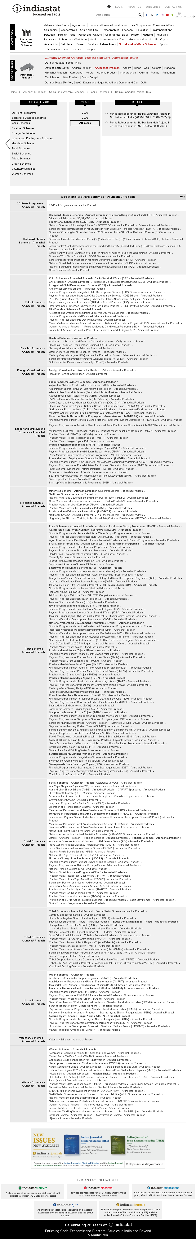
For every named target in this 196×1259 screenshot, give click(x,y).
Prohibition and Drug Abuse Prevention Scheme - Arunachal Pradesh (87, 900)
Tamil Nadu (52, 77)
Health (135, 35)
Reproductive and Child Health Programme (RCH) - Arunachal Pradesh (124, 326)
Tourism (76, 49)
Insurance (50, 39)
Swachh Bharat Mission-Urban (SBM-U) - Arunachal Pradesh (141, 1002)
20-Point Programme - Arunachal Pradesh (31, 205)
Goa (146, 68)
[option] (38, 144)
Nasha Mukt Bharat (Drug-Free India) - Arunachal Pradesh (81, 831)
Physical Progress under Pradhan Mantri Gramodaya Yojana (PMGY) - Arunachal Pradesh (99, 685)
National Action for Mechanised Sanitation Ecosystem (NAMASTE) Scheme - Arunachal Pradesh (102, 834)
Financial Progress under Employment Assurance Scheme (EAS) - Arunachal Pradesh (96, 571)
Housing (148, 35)
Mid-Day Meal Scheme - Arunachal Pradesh (148, 306)
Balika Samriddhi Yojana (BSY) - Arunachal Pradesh (123, 278)
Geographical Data (117, 35)
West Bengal (90, 77)
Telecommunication (56, 49)
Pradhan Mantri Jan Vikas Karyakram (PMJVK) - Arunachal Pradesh (86, 504)
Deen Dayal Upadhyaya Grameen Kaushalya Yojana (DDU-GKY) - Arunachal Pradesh (96, 402)
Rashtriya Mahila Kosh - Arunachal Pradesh (108, 1104)
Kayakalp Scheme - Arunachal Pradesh (134, 740)
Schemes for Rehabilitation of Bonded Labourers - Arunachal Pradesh (88, 472)
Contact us (173, 7)
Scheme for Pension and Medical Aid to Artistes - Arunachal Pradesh (87, 882)
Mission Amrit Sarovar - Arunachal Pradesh (133, 616)
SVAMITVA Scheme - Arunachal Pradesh (72, 736)
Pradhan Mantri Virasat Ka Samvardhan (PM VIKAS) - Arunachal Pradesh (89, 508)
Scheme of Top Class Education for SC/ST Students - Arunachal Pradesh (90, 256)
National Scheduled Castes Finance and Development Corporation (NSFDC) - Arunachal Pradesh (103, 263)
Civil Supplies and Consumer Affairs (152, 25)
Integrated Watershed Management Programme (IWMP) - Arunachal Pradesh (92, 630)
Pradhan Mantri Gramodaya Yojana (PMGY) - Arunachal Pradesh (84, 674)
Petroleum (67, 44)
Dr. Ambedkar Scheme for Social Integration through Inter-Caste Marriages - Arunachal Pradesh (102, 796)
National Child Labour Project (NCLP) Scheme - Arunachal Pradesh (142, 323)
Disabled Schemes (23, 128)
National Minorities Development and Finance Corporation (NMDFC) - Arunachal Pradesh (99, 498)
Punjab (155, 72)
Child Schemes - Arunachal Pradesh (33, 304)
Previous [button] (8, 143)
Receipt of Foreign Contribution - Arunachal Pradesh (78, 374)
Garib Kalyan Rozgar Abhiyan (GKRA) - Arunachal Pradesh (82, 409)
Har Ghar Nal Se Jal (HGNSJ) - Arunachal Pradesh (76, 592)
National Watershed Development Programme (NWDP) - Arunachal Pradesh (92, 619)
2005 (85, 113)
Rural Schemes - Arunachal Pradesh (33, 650)
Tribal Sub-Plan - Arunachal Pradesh (70, 963)
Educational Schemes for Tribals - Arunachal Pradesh (79, 921)
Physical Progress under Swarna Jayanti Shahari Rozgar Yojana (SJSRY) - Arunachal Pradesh (100, 1023)
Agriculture (79, 25)
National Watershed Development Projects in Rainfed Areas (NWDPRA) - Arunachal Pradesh (101, 633)
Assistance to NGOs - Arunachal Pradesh (119, 783)
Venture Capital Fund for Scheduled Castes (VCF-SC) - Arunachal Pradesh (136, 963)
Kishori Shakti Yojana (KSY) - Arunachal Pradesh (75, 1070)
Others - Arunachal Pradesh (154, 225)
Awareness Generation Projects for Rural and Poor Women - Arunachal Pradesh (94, 1053)
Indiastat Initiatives (98, 1180)
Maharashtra (128, 72)
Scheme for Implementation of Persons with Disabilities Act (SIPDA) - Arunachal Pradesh (98, 359)
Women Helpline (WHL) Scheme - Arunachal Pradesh (130, 1094)
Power (81, 44)
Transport (90, 49)
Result (137, 102)
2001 (85, 118)
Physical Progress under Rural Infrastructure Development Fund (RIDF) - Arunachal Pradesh (100, 702)
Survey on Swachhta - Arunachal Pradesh (72, 1012)
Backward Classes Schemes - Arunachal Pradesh (32, 243)
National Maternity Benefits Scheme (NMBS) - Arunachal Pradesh (85, 1098)
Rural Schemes (21, 148)
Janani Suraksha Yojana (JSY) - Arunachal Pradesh (133, 1067)
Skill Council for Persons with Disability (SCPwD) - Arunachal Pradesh (88, 362)
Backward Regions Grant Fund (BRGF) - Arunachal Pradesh (143, 215)
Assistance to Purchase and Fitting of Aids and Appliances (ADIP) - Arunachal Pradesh (97, 341)
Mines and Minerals (141, 39)
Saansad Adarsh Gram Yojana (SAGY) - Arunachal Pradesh (81, 705)
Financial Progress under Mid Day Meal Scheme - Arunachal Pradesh (87, 316)
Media (94, 39)
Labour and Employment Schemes (32, 138)
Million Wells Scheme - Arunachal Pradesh (73, 431)
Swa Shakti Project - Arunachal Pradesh (140, 1111)
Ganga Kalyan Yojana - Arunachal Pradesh (72, 578)
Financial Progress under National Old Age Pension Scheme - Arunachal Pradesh (94, 862)
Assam (127, 68)
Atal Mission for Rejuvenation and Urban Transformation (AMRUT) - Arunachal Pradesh (98, 981)
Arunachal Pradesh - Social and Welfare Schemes (54, 92)
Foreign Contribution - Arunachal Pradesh (31, 372)
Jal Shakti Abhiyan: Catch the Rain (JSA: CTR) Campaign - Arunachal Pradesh (91, 595)
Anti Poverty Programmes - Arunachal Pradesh (150, 540)
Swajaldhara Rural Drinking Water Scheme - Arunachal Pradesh (84, 750)
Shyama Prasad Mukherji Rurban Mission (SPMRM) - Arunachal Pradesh (89, 726)
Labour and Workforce (73, 39)
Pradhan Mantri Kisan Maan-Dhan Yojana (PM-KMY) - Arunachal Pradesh (89, 876)
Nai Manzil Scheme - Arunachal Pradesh (71, 515)
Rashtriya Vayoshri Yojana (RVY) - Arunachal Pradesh (79, 355)
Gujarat (156, 68)
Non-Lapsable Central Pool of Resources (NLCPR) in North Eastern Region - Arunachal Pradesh (102, 640)
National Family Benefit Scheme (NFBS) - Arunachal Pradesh (82, 851)
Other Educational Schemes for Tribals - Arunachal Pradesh (82, 935)
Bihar (137, 68)
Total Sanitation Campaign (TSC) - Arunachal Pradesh (79, 774)
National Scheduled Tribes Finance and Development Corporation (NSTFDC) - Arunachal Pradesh (104, 267)
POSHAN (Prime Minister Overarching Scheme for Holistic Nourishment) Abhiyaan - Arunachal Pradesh (106, 299)
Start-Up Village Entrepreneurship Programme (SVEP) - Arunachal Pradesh (91, 482)
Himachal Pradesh (56, 72)
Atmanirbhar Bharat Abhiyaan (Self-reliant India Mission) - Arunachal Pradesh (92, 389)
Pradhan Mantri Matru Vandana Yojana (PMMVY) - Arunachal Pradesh (87, 1084)
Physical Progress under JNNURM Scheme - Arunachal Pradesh (84, 995)
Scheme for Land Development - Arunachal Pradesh (78, 723)
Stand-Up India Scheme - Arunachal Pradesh (74, 479)
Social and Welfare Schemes (138, 44)
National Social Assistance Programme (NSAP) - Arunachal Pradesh (87, 872)
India (78, 63)
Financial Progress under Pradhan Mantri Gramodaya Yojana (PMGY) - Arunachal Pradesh (99, 681)
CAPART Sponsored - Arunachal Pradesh (141, 789)
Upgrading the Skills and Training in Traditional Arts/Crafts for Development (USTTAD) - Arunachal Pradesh (110, 518)
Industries (162, 35)
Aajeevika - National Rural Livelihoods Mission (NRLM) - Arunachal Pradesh (91, 385)
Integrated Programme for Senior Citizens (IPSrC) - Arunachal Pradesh (88, 803)
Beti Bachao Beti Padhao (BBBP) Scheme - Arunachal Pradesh (83, 1077)
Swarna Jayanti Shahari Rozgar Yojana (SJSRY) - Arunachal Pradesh (137, 1012)
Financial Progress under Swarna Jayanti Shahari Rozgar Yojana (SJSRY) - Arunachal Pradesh (101, 1019)
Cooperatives (69, 30)
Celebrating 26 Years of (86, 1225)
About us (134, 7)
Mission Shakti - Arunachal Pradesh (69, 1073)
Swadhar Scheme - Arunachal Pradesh (70, 1115)
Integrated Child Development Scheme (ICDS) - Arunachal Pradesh (131, 282)
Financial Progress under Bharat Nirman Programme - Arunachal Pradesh (90, 547)
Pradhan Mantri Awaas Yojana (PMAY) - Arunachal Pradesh (81, 647)
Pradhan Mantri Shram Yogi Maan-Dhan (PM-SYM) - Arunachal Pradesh (88, 879)
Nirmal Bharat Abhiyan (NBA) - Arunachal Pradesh (77, 743)
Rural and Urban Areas (102, 44)
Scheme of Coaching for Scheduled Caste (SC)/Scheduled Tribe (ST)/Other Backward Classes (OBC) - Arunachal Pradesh (112, 234)
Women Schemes (22, 174)
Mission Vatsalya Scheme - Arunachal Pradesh (75, 323)
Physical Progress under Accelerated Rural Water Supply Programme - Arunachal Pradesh (100, 537)
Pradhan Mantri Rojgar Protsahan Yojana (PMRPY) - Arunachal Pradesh (88, 438)
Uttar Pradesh (70, 77)
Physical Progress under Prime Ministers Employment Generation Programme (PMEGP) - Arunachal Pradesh (109, 465)
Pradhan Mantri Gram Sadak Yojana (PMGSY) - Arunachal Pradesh (85, 661)
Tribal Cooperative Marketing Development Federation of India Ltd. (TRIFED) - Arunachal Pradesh (104, 959)
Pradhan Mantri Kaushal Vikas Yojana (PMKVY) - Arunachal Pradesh (138, 431)
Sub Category (39, 102)
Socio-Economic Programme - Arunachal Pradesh (77, 903)
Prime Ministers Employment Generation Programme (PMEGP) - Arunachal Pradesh (95, 455)
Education (142, 30)
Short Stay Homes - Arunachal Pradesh (152, 900)
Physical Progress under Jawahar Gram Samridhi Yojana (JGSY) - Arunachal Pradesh (96, 612)
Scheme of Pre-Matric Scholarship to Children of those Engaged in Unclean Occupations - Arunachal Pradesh (110, 253)
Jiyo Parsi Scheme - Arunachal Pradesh (121, 491)
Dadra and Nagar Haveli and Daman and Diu (110, 82)
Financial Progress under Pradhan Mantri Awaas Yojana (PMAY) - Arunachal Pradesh (96, 654)
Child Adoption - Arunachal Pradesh (69, 282)
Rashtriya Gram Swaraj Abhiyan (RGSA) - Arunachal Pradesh (83, 688)
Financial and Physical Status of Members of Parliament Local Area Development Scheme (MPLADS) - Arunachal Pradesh (112, 819)
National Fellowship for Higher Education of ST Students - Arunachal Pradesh (92, 932)
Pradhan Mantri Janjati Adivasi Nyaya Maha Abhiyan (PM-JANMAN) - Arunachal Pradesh (98, 949)
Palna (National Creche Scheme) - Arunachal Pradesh (78, 1080)
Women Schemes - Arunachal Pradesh (33, 1084)
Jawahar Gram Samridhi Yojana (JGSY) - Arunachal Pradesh (82, 602)
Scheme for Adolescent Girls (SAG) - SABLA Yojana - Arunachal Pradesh (89, 1108)
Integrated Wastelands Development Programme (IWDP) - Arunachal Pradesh (93, 581)
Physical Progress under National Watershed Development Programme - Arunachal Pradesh (101, 636)
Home (13, 92)
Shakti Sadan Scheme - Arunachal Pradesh (72, 1094)
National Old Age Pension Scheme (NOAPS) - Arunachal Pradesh (85, 855)
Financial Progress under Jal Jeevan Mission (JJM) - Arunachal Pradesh (88, 588)
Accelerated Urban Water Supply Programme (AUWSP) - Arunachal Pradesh (92, 978)
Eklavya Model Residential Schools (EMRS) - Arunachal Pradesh (85, 925)
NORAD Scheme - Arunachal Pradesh (139, 1101)
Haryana (169, 68)
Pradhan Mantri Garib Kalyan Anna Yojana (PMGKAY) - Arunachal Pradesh (90, 889)
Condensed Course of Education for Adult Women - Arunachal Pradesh (89, 1060)
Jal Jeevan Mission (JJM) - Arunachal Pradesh (74, 585)
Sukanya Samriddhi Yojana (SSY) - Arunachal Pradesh (129, 330)
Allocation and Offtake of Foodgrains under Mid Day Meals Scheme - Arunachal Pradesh (98, 313)
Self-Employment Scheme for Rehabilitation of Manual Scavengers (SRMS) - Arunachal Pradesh (102, 476)
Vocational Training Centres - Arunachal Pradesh (76, 966)
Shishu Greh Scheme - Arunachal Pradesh (72, 330)
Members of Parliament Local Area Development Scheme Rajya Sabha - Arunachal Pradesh (100, 827)
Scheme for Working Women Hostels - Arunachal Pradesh (81, 1111)
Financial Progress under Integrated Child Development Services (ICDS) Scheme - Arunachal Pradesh (105, 292)
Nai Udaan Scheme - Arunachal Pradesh (71, 494)
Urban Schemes (21, 164)
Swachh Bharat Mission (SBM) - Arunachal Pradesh (127, 736)
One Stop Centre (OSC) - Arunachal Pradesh (147, 1077)
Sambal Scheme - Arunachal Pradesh (119, 1087)
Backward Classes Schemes (29, 118)
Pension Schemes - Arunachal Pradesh (106, 838)
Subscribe (153, 7)
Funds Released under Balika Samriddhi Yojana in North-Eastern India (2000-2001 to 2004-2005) (140, 115)
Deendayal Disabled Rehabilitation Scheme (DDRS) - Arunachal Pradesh (89, 345)
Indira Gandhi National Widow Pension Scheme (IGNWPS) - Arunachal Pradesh (93, 848)
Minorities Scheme (23, 143)
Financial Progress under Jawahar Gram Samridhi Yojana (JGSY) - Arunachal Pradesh (96, 609)
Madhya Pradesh (107, 72)
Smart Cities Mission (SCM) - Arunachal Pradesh (76, 1002)
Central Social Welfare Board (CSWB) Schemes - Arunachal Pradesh (87, 1056)
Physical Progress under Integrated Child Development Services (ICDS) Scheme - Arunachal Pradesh (105, 295)
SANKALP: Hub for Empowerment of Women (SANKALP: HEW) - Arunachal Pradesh (96, 1091)
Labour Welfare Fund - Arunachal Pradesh (142, 409)
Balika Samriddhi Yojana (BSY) (133, 92)
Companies (51, 30)
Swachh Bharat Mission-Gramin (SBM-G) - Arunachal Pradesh (84, 747)
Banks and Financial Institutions (108, 25)
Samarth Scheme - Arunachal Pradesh (134, 355)
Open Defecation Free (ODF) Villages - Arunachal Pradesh (81, 643)
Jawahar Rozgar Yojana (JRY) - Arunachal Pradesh (77, 616)
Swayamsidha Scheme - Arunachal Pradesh (120, 1115)
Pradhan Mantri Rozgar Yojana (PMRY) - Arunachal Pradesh (82, 441)
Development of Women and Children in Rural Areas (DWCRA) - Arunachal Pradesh (96, 1063)
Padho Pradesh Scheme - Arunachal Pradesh (130, 501)
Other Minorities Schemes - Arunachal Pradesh (75, 501)
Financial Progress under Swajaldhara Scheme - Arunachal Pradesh (87, 757)
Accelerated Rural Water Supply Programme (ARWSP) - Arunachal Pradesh (137, 526)
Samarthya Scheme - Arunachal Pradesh (71, 1087)
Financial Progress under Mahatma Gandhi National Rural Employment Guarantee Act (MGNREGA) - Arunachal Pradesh (115, 420)
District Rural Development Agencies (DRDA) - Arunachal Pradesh (86, 561)
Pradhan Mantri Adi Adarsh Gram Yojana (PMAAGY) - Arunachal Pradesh (89, 939)
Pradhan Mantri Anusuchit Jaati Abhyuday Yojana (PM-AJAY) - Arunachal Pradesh (94, 942)
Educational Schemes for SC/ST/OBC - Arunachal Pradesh (81, 218)
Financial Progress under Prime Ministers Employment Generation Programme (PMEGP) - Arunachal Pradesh (110, 462)
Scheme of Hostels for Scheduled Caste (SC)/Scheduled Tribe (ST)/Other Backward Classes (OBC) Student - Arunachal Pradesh (116, 241)
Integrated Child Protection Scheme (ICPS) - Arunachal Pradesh (84, 306)
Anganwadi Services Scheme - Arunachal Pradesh (77, 289)
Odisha (143, 72)
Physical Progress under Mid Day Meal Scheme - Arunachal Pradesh (87, 320)
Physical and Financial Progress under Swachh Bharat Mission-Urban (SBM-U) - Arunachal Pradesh (104, 1009)
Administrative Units (56, 25)
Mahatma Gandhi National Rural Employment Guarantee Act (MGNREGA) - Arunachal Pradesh (101, 413)
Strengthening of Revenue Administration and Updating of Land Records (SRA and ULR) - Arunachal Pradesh (110, 730)
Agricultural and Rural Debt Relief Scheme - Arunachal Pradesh (84, 540)
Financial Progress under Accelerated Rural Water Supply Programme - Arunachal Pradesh (100, 533)
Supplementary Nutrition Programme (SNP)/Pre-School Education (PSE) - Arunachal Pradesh (100, 302)
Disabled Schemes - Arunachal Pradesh (32, 350)
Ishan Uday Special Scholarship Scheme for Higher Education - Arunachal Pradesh (95, 928)
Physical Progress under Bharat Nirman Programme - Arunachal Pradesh (90, 550)
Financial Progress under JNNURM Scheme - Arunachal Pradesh (84, 992)
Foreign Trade (67, 35)
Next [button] (187, 143)
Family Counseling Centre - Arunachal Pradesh (75, 1067)
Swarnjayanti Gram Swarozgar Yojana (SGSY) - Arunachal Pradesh (86, 761)
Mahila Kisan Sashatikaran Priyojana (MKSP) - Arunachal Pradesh (142, 1070)
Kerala (90, 72)
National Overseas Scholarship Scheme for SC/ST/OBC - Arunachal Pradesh (92, 225)
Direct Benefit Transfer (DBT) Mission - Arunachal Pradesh (82, 793)
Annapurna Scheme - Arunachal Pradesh (71, 841)
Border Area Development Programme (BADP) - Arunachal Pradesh (87, 554)
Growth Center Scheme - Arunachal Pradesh (74, 800)
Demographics (111, 30)
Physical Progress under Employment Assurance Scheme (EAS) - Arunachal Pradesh (96, 574)
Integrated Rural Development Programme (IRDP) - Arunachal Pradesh (140, 578)
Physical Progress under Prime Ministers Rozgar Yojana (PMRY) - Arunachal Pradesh (96, 451)
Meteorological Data (113, 39)
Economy (128, 30)
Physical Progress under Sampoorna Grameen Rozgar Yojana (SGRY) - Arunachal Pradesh (99, 719)
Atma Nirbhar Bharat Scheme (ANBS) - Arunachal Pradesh (81, 789)
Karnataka (76, 72)
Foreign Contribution (24, 133)
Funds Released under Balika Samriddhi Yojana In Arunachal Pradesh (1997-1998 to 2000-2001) (140, 124)
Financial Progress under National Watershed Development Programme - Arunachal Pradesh (101, 626)
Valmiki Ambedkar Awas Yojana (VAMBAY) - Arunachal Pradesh (84, 1030)
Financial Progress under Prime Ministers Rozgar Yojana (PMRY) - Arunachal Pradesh (96, 448)
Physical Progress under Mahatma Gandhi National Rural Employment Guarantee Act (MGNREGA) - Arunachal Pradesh (115, 425)
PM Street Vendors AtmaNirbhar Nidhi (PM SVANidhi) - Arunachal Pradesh (90, 399)
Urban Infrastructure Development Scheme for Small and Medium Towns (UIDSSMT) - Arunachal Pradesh (108, 1026)
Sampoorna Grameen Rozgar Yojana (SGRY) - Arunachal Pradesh (85, 709)
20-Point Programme (24, 113)
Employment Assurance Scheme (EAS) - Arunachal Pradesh (82, 564)
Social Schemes (21, 153)
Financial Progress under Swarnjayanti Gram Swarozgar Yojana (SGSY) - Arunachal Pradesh (100, 767)
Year (85, 102)
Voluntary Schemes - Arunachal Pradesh (32, 1039)
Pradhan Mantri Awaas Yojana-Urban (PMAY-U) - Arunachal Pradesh (87, 999)
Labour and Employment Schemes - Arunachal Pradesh (30, 432)
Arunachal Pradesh (107, 68)
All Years (85, 123)
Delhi (144, 82)
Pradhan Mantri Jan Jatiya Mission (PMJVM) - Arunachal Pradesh (84, 946)
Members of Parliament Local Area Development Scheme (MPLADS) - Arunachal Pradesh (99, 810)
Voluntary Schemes (23, 169)
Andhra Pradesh (81, 68)
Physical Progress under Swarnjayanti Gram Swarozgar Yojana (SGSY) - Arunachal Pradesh (100, 771)
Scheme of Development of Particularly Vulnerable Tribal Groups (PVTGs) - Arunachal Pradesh (102, 952)
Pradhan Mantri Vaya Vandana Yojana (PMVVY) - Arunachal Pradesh (86, 896)
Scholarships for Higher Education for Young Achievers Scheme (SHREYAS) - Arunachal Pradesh (102, 260)
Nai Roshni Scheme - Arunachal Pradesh (120, 515)
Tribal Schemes (21, 158)
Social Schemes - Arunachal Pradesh (33, 843)
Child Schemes (100, 92)
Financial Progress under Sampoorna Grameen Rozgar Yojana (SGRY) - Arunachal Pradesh (100, 716)
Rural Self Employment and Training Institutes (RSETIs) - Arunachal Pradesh (91, 469)
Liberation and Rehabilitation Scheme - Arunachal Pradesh (81, 807)
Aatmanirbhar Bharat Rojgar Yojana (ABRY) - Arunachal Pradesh (85, 396)
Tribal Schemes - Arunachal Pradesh (33, 939)
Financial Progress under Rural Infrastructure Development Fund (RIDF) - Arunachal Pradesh (100, 699)
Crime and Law (89, 30)
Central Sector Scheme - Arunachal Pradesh (120, 911)
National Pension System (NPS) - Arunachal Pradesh (78, 869)
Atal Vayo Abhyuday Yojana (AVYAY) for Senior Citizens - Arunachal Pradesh (91, 786)
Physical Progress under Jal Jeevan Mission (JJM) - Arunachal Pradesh (88, 599)
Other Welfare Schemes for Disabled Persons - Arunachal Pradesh (86, 352)
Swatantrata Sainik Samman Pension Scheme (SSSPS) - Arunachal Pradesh (90, 886)
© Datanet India (98, 1235)
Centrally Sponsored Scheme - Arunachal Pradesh (77, 557)
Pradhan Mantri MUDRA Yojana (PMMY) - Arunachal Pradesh (82, 434)
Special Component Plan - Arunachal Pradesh (74, 956)
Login (119, 7)
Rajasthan (169, 72)
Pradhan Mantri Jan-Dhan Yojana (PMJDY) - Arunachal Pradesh (83, 893)
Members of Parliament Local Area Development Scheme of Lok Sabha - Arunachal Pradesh (100, 824)
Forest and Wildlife (90, 35)
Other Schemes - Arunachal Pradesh (69, 270)
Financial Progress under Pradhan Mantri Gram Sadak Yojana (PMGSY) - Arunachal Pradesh (100, 668)
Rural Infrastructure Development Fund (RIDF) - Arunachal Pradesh (86, 692)
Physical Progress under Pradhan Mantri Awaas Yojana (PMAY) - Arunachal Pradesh (96, 657)
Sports (164, 44)
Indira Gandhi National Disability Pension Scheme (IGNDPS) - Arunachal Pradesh (94, 845)
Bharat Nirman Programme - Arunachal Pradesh (76, 543)
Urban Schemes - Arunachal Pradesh (33, 1002)
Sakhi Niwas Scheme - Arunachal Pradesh (153, 1084)
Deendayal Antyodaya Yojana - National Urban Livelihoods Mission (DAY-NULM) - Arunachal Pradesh (106, 406)
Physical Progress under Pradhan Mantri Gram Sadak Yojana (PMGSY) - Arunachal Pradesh (99, 671)
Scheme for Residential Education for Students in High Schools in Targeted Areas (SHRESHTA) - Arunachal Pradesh (114, 229)
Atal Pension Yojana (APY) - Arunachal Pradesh (124, 841)
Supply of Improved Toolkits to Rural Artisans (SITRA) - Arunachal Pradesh (91, 733)
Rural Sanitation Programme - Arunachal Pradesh (137, 743)
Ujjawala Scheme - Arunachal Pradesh (70, 1118)
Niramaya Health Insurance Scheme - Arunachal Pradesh (80, 348)
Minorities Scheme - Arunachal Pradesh (32, 504)
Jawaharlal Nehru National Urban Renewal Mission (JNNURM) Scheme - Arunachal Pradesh (99, 985)
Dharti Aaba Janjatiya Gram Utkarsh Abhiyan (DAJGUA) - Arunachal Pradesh (91, 918)
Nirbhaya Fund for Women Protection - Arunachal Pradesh (81, 1101)
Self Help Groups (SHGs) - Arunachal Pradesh (137, 723)
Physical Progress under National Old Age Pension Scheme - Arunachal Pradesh (94, 865)
